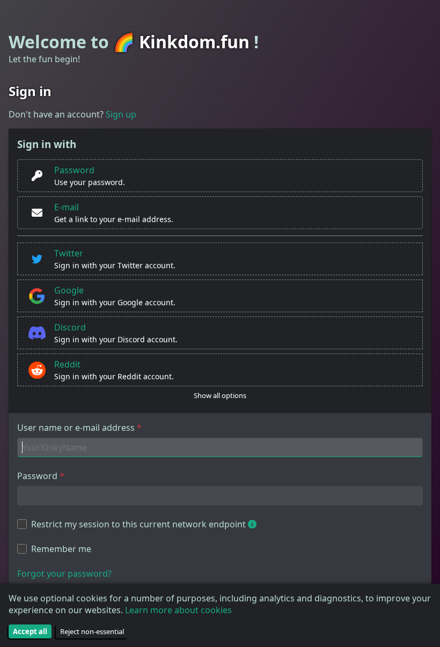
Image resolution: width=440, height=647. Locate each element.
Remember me (61, 549)
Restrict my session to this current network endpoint (138, 524)
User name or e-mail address (76, 427)
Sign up (121, 114)
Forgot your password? (64, 573)
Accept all (30, 631)
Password (37, 476)
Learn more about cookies (178, 610)
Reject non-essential (92, 631)
